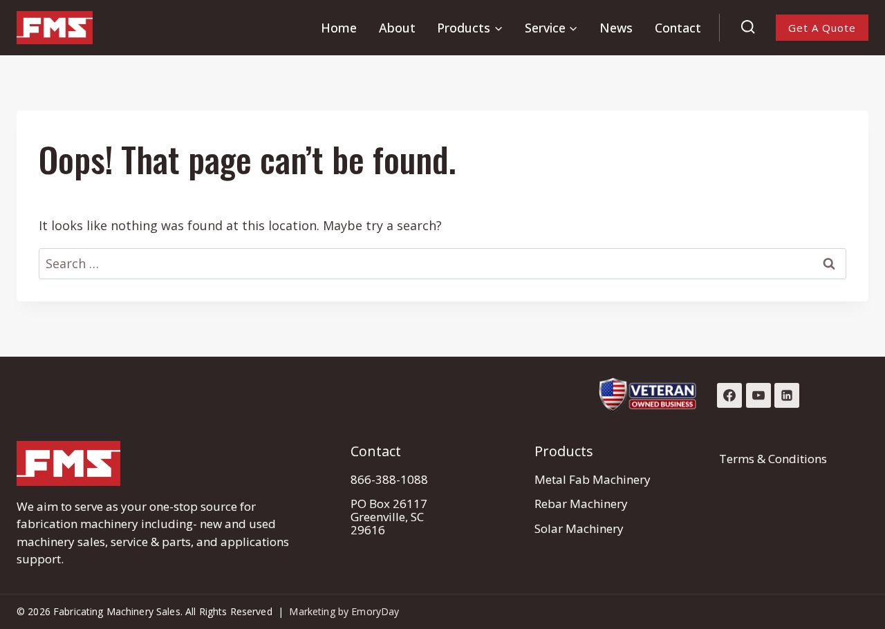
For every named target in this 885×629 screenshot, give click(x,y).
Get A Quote (822, 28)
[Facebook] (729, 395)
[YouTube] (758, 395)
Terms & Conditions (773, 459)
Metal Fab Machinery (592, 479)
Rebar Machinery (581, 503)
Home (339, 27)
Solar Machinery (579, 528)
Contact (678, 27)
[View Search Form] (748, 27)
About (397, 27)
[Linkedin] (786, 395)
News (616, 27)
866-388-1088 (389, 479)
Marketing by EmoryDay (344, 611)
